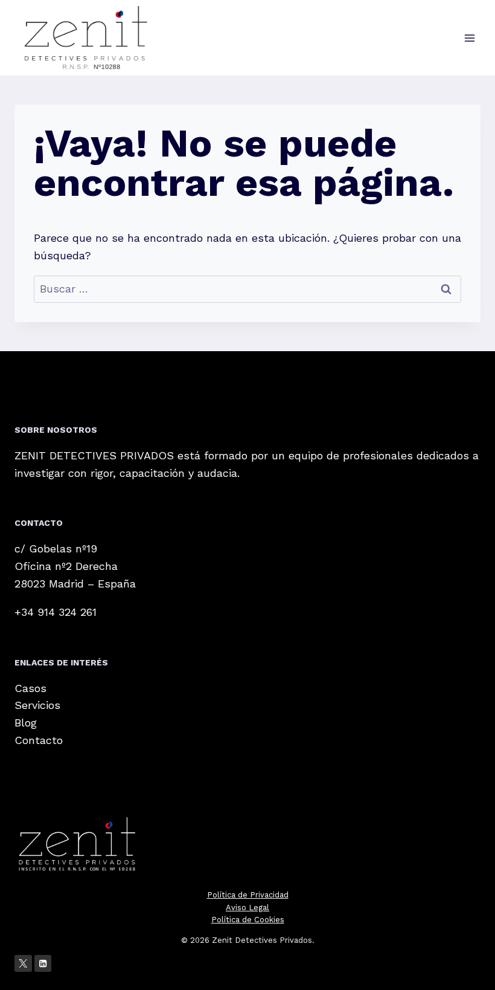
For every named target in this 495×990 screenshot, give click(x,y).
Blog (25, 722)
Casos (30, 688)
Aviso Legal (247, 907)
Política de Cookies (247, 919)
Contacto (38, 740)
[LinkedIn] (43, 963)
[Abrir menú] (469, 37)
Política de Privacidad (248, 894)
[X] (23, 963)
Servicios (37, 705)
